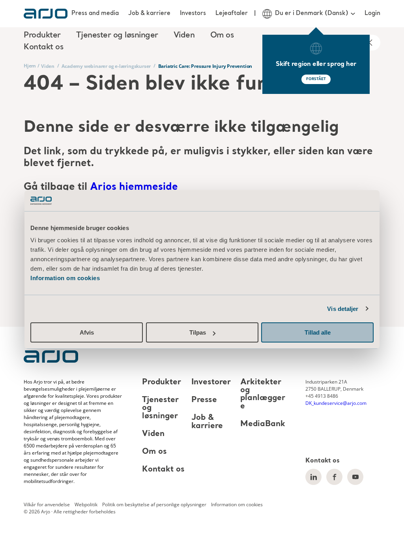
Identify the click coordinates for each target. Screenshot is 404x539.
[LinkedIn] (313, 477)
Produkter (161, 382)
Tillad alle (318, 332)
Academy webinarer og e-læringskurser (106, 66)
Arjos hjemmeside (134, 187)
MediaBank (262, 424)
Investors (193, 13)
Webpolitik (86, 504)
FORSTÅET (315, 79)
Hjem (30, 65)
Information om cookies (65, 278)
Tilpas (197, 332)
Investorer (211, 382)
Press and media (95, 13)
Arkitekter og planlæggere (262, 394)
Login (372, 13)
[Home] (45, 13)
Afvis (87, 332)
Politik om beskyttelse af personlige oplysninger (154, 504)
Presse (204, 400)
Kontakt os (43, 47)
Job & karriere (149, 13)
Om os (154, 452)
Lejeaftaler (231, 13)
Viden (47, 66)
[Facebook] (334, 477)
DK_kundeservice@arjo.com (336, 403)
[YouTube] (355, 477)
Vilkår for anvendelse (47, 504)
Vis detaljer (342, 308)
